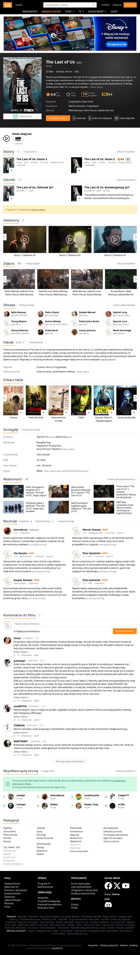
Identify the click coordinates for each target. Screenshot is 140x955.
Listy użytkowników (81, 886)
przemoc (47, 371)
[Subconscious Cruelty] (59, 400)
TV (80, 11)
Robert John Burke (89, 321)
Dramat (60, 71)
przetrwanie (59, 371)
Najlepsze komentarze (28, 631)
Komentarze (76, 831)
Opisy (20, 342)
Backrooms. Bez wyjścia (15, 927)
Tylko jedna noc (47, 922)
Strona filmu (9, 831)
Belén (56, 931)
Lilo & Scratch (66, 931)
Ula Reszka (20, 553)
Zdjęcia (8, 263)
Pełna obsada (10, 834)
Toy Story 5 (33, 927)
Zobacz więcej (20, 652)
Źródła (74, 907)
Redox (54, 804)
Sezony (8, 151)
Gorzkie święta (58, 933)
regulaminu (57, 948)
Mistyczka (22, 916)
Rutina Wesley (12, 291)
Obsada (9, 305)
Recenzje (10, 521)
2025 (94, 162)
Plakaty (40, 847)
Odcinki (9, 180)
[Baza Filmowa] (7, 5)
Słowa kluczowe (45, 838)
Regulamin (93, 945)
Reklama (124, 945)
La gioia (30, 931)
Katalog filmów (12, 883)
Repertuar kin (11, 886)
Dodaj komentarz (125, 631)
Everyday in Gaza (44, 931)
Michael (120, 927)
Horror (68, 71)
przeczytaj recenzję (38, 544)
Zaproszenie (108, 925)
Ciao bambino (80, 931)
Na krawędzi (112, 931)
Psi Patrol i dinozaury (99, 922)
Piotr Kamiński (91, 553)
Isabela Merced (125, 294)
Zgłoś (36, 655)
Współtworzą (20, 771)
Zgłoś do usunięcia (113, 838)
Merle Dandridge (122, 330)
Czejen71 (123, 795)
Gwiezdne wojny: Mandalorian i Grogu (88, 927)
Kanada (46, 454)
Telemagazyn (20, 583)
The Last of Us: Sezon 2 (99, 159)
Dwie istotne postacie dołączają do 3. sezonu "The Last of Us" (80, 491)
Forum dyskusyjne (80, 883)
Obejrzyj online (51, 11)
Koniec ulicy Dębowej (120, 919)
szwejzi (20, 795)
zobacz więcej (96, 87)
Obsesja (111, 927)
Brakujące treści (46, 907)
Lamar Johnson (87, 330)
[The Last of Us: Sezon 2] (76, 165)
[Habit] (81, 400)
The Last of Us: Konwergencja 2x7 (106, 187)
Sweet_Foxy (91, 804)
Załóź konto (130, 5)
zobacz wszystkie (126, 151)
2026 (31, 190)
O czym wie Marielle (78, 919)
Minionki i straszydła (124, 925)
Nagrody (74, 834)
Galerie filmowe (12, 900)
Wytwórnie (75, 841)
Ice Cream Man (118, 922)
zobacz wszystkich (125, 771)
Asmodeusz (21, 529)
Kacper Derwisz (23, 580)
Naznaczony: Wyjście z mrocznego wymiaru (60, 916)
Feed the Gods (36, 417)
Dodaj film (105, 5)
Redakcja (134, 945)
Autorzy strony (111, 841)
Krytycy (75, 904)
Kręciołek (105, 919)
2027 (26, 162)
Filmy (68, 11)
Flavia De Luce (81, 922)
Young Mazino (117, 291)
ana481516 (20, 706)
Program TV (44, 883)
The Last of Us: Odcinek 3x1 (34, 187)
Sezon (19, 162)
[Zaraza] (13, 400)
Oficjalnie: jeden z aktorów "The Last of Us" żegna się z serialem (35, 507)
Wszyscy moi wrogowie (27, 922)
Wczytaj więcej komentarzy (70, 761)
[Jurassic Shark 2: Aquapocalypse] (104, 400)
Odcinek (20, 190)
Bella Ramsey (26, 294)
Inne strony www (79, 851)
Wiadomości (30, 11)
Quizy (114, 11)
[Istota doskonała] (126, 400)
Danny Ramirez (19, 330)
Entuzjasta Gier (96, 533)
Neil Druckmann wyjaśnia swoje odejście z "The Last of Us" (81, 507)
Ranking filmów (12, 893)
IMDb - (62, 470)
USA (76, 71)
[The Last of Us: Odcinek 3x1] (8, 193)
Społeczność (96, 11)
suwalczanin (91, 795)
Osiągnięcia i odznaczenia (84, 890)
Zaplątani (129, 927)
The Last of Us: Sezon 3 (31, 159)
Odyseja (71, 925)
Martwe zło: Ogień (92, 925)
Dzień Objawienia (48, 927)
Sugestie (18, 5)
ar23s (121, 804)
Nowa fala (62, 919)
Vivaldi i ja (13, 919)
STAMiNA (19, 725)
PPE (90, 556)
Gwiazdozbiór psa (97, 931)
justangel (19, 660)
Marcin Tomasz (92, 529)
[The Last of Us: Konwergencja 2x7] (76, 193)
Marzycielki (94, 919)
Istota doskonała (126, 417)
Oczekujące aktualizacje (115, 834)
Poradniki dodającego (49, 901)
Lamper (21, 804)
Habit (81, 417)
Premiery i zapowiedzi (15, 890)
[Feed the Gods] (36, 400)
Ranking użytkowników (83, 893)
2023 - (79, 62)
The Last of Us (80, 77)
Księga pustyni (125, 916)
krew (39, 371)
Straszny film (63, 927)
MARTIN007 (21, 741)
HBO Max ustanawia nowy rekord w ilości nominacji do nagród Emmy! (124, 508)
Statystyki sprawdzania (50, 904)
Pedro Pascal (12, 294)
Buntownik (33, 916)
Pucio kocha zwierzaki (91, 916)
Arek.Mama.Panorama (30, 919)
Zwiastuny (11, 220)
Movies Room (26, 556)
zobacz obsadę (124, 305)
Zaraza (13, 417)
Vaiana (79, 925)
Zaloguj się (117, 5)
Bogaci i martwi (110, 916)
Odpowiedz (26, 655)
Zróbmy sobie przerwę (77, 933)
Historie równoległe (65, 922)
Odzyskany (11, 922)
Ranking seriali (45, 886)
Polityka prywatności (109, 945)
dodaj (30, 151)
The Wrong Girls (49, 919)
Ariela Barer (51, 330)
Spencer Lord (120, 321)
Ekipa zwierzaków (58, 925)
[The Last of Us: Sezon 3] (8, 165)
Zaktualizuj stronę (112, 831)
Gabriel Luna (26, 291)
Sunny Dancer (125, 931)
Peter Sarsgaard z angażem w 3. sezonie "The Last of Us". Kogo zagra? (36, 491)
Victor (17, 638)
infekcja (71, 371)
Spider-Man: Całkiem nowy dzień (33, 925)
